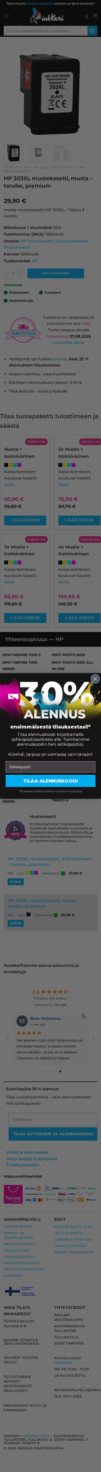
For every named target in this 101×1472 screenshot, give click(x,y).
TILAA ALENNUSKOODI (50, 781)
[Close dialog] (95, 679)
